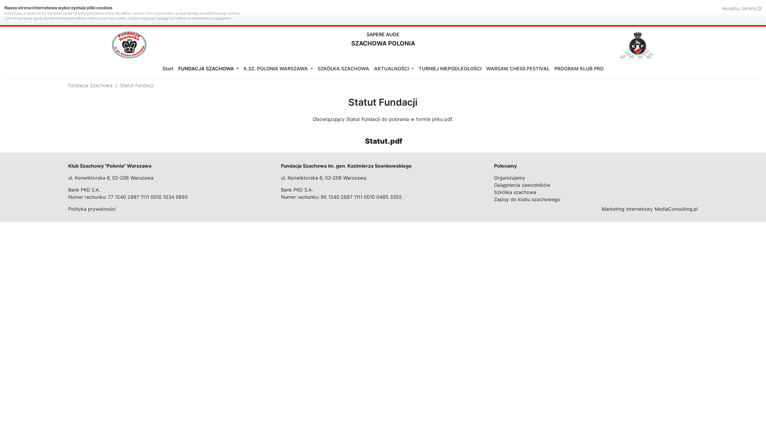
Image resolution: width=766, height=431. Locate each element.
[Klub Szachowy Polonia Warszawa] (636, 44)
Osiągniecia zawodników (522, 185)
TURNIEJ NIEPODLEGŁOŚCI (450, 69)
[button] (383, 40)
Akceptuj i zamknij (740, 8)
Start (168, 69)
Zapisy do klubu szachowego (527, 199)
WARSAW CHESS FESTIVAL (518, 69)
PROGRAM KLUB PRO (579, 69)
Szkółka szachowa (515, 192)
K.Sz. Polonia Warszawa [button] (276, 69)
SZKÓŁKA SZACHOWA (343, 69)
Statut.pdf (383, 141)
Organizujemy (509, 178)
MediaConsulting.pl (676, 209)
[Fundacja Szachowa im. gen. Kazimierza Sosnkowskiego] (129, 44)
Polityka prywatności (92, 209)
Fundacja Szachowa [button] (206, 69)
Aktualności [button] (392, 69)
